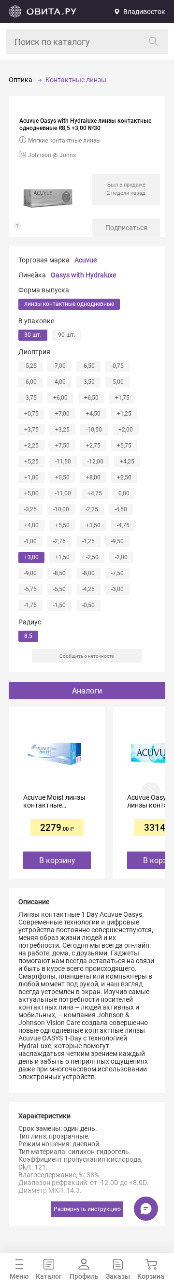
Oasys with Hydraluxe (83, 275)
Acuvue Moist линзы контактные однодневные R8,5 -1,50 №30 (54, 801)
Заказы (118, 1276)
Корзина (150, 1276)
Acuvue (85, 260)
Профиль (84, 1276)
